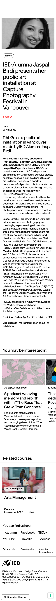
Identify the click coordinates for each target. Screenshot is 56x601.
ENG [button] (26, 6)
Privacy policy (10, 549)
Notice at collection (15, 597)
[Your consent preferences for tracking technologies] (51, 596)
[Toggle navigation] (51, 6)
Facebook (27, 532)
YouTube (9, 539)
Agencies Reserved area (45, 550)
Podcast (44, 539)
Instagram (10, 532)
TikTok (42, 532)
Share (6, 116)
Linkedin (26, 539)
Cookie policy (27, 549)
